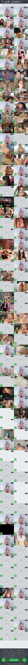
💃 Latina (15, 650)
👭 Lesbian (6, 655)
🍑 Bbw (15, 654)
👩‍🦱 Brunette (4, 654)
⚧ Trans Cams (6, 657)
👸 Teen (18, 652)
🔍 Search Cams (20, 661)
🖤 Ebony (11, 650)
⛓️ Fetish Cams (22, 657)
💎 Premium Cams (14, 657)
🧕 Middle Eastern (6, 652)
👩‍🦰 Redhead (10, 654)
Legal (24, 663)
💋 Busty (24, 654)
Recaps (16, 663)
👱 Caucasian (21, 650)
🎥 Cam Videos (7, 661)
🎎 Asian (6, 650)
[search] (24, 660)
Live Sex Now (14, 660)
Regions (10, 663)
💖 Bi (10, 655)
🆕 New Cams (15, 655)
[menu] (3, 660)
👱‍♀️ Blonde (23, 652)
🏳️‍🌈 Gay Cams (21, 655)
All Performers (20, 663)
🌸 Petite (20, 654)
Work (13, 663)
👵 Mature (13, 652)
